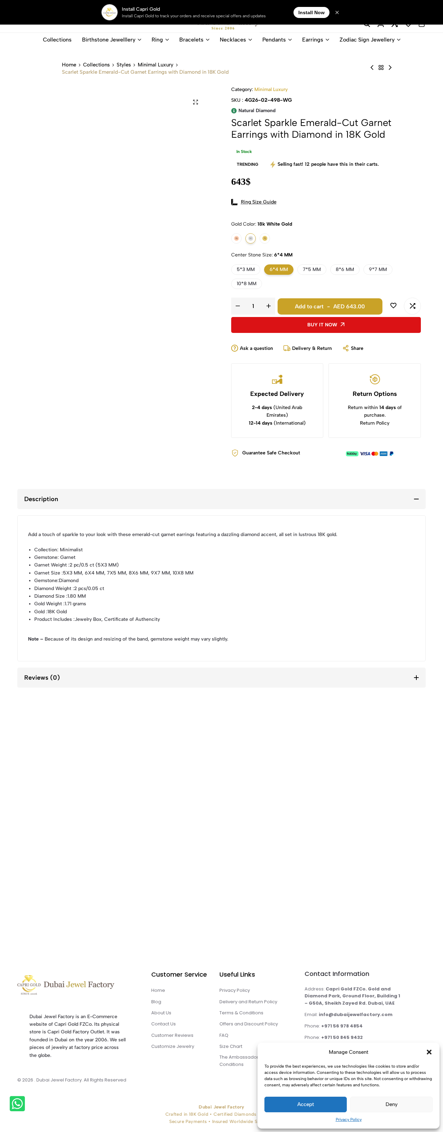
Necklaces (233, 39)
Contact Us (163, 1024)
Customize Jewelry (172, 1046)
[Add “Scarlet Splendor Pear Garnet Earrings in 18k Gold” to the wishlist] (33, 765)
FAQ (223, 1035)
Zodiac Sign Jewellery (367, 39)
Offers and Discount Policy (248, 1024)
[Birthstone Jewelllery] (381, 67)
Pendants (274, 39)
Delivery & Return (312, 348)
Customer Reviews (172, 1035)
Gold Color (261, 224)
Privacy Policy (349, 1119)
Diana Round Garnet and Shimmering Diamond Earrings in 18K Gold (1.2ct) (387, 872)
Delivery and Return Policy (248, 1001)
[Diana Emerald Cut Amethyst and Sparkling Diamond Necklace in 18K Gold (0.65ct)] (390, 67)
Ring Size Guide (259, 202)
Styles (124, 64)
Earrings (312, 39)
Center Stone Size (261, 255)
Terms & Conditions (241, 1012)
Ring (157, 39)
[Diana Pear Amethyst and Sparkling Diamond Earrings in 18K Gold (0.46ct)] (372, 67)
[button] (429, 1052)
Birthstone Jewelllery (108, 39)
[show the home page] (78, 987)
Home (69, 64)
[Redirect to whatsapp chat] (17, 1105)
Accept (305, 1104)
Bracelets (191, 39)
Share (357, 348)
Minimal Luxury (155, 64)
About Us (161, 1012)
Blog (156, 1001)
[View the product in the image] (73, 816)
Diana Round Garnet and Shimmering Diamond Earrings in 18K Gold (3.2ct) (283, 872)
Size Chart (230, 1046)
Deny (392, 1104)
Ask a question (256, 348)
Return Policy (374, 423)
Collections (57, 39)
